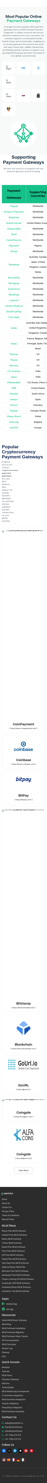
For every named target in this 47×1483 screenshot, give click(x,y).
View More (24, 1170)
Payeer (14, 410)
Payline (14, 354)
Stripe (13, 251)
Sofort (14, 405)
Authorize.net (14, 223)
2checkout (14, 288)
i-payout (14, 300)
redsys (14, 399)
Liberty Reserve (14, 305)
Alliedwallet (14, 382)
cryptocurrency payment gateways (10, 473)
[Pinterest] (31, 1451)
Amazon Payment (14, 211)
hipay (14, 343)
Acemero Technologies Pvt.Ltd (28, 1476)
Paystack (14, 245)
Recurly (14, 365)
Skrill (14, 234)
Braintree (14, 217)
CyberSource (13, 239)
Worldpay (13, 283)
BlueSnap (14, 294)
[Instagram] (9, 1451)
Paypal (14, 206)
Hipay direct (14, 416)
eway (14, 327)
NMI (14, 388)
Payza (14, 359)
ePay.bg (13, 421)
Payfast (14, 393)
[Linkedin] (15, 1451)
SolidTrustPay (14, 311)
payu (14, 376)
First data (14, 317)
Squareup (14, 264)
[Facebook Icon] (4, 1451)
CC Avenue (14, 371)
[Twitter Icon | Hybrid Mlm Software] (20, 1451)
